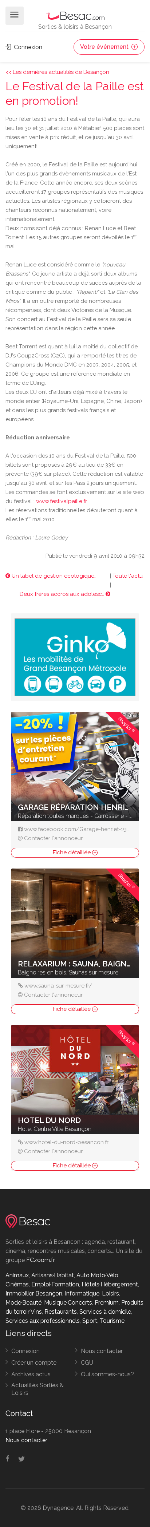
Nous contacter (102, 1351)
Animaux (17, 1275)
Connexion (27, 47)
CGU (87, 1362)
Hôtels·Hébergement (110, 1284)
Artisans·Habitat (52, 1275)
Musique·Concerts (68, 1302)
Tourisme (112, 1320)
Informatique (82, 1293)
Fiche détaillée (72, 852)
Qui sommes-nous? (107, 1374)
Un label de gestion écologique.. (53, 576)
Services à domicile (105, 1311)
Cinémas (17, 1284)
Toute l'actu (127, 576)
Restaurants (60, 1311)
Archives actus (31, 1374)
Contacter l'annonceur (53, 838)
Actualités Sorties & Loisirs (37, 1389)
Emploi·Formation (55, 1284)
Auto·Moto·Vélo (97, 1275)
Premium (107, 1302)
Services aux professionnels (42, 1320)
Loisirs (110, 1293)
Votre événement (105, 46)
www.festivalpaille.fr (61, 501)
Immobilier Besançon (33, 1293)
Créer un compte (33, 1362)
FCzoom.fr (40, 1260)
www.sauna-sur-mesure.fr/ (58, 985)
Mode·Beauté (23, 1302)
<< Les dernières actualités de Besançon (57, 72)
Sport (89, 1320)
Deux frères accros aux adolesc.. (63, 594)
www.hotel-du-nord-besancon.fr (66, 1142)
